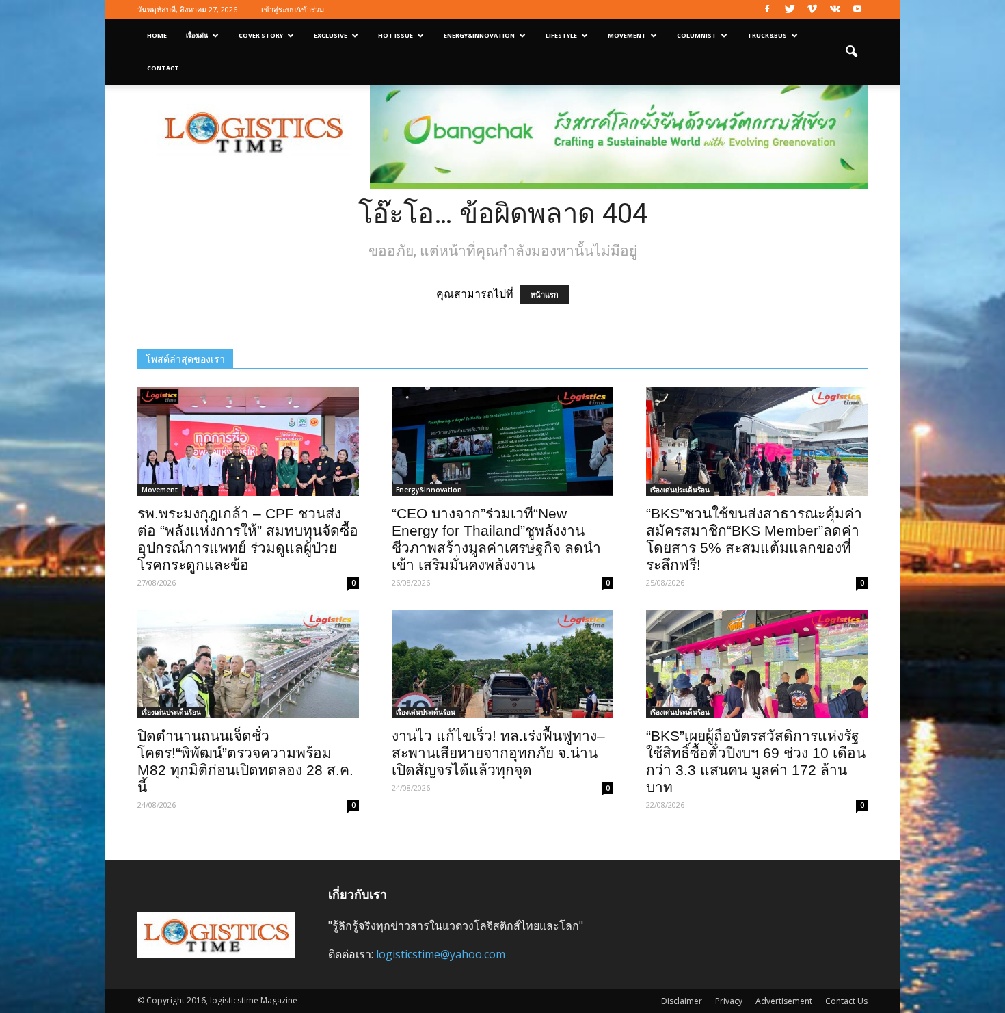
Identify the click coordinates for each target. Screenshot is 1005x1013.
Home (157, 35)
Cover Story (261, 35)
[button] (851, 52)
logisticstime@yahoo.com (440, 954)
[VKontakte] (835, 9)
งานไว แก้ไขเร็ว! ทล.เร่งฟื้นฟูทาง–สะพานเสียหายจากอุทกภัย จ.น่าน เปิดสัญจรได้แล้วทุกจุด (498, 753)
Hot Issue (395, 35)
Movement (627, 35)
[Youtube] (857, 9)
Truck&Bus (767, 35)
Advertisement (783, 1001)
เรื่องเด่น (197, 35)
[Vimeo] (812, 9)
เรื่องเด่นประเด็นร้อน (680, 490)
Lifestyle (561, 35)
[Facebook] (767, 9)
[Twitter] (789, 9)
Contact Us (846, 1001)
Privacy (728, 1001)
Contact (163, 68)
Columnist (696, 35)
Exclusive (330, 35)
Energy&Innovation (479, 35)
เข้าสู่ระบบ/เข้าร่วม (292, 9)
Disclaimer (681, 1001)
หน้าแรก (545, 295)
